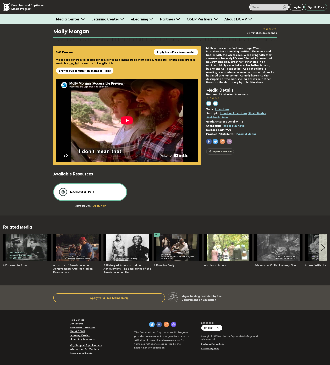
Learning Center (105, 19)
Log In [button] (297, 7)
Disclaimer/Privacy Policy (213, 344)
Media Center (67, 19)
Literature (222, 109)
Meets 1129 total (234, 125)
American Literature (233, 113)
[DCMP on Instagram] (166, 324)
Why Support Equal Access (86, 345)
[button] (209, 141)
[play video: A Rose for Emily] (178, 260)
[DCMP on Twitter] (152, 324)
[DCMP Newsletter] (173, 324)
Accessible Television (82, 327)
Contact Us (76, 323)
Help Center (77, 319)
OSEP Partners (199, 19)
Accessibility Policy (210, 348)
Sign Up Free (315, 7)
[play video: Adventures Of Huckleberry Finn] (278, 260)
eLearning (139, 19)
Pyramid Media (246, 134)
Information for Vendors (84, 349)
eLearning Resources (82, 339)
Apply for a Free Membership (176, 52)
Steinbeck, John (217, 117)
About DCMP (235, 19)
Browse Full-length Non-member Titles (85, 70)
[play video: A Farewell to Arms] (27, 260)
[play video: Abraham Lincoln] (228, 260)
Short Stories (257, 113)
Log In (73, 63)
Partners (167, 19)
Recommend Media (81, 353)
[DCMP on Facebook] (159, 324)
